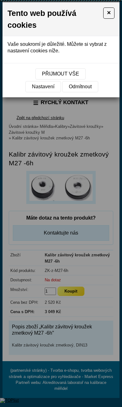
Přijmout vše (60, 73)
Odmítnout (80, 86)
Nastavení (43, 86)
